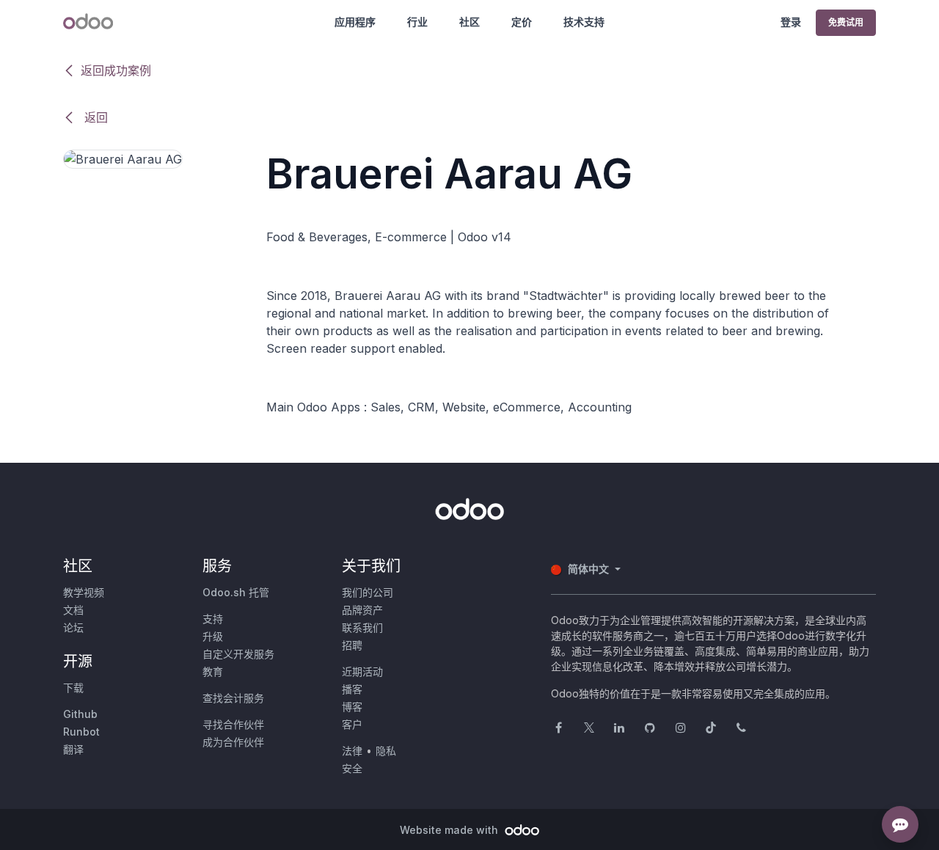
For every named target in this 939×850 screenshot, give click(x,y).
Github (80, 714)
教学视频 (83, 592)
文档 (73, 610)
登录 (791, 21)
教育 (212, 671)
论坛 (73, 627)
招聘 (352, 645)
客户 (352, 724)
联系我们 (362, 627)
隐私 (386, 750)
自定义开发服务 (238, 654)
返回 (94, 117)
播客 (352, 689)
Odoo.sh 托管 (235, 592)
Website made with (450, 830)
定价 (521, 21)
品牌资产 (362, 610)
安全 (352, 768)
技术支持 (583, 21)
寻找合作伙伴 (233, 724)
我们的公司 (367, 592)
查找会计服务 (233, 698)
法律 (352, 750)
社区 (469, 21)
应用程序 (355, 21)
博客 (352, 706)
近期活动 (362, 671)
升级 (212, 636)
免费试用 (845, 22)
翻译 (73, 749)
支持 (212, 618)
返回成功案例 (116, 70)
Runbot (81, 731)
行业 (417, 21)
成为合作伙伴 (233, 742)
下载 (73, 687)
